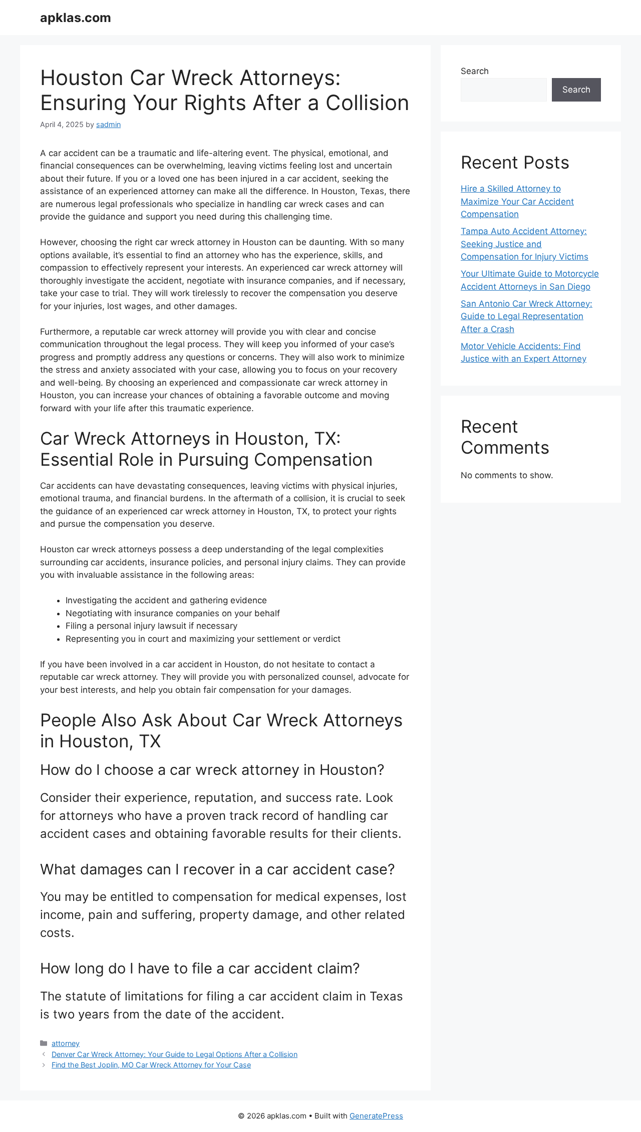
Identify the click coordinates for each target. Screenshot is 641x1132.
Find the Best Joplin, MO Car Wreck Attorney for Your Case (151, 1064)
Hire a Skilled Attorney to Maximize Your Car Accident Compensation (517, 201)
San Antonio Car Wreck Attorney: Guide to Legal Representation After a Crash (526, 316)
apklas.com (75, 17)
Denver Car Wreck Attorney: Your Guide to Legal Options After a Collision (174, 1054)
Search (475, 71)
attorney (66, 1043)
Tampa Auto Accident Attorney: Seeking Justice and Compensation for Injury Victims (524, 244)
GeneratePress (376, 1115)
